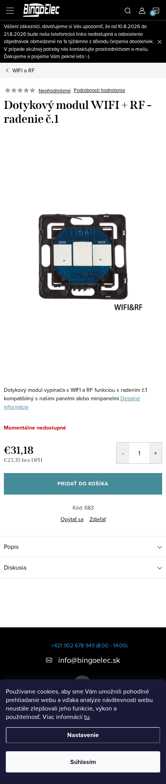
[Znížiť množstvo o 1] (123, 453)
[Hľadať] (128, 10)
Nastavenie (83, 735)
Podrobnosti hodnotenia (99, 90)
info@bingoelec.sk (89, 659)
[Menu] (10, 10)
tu (87, 716)
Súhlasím (83, 761)
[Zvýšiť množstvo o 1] (155, 453)
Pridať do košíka (83, 483)
